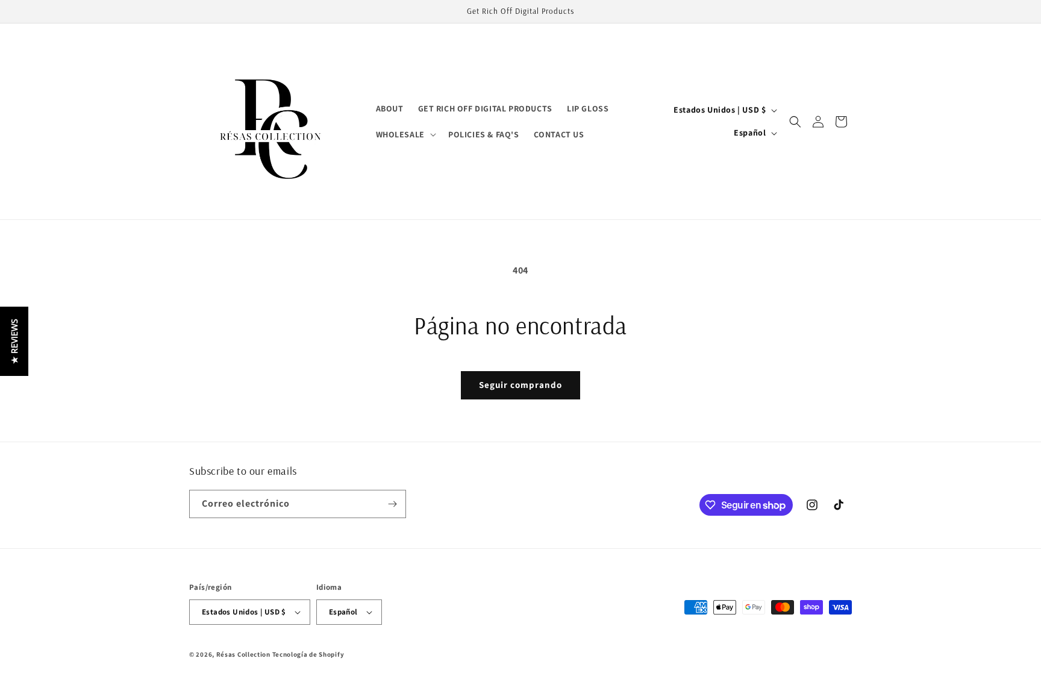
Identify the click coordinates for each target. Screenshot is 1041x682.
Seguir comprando (520, 384)
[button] (405, 134)
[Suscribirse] (392, 504)
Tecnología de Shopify (308, 654)
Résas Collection (243, 654)
